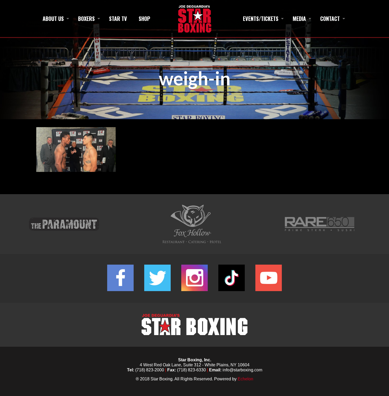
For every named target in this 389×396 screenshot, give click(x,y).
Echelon (245, 379)
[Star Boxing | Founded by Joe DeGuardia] (194, 18)
